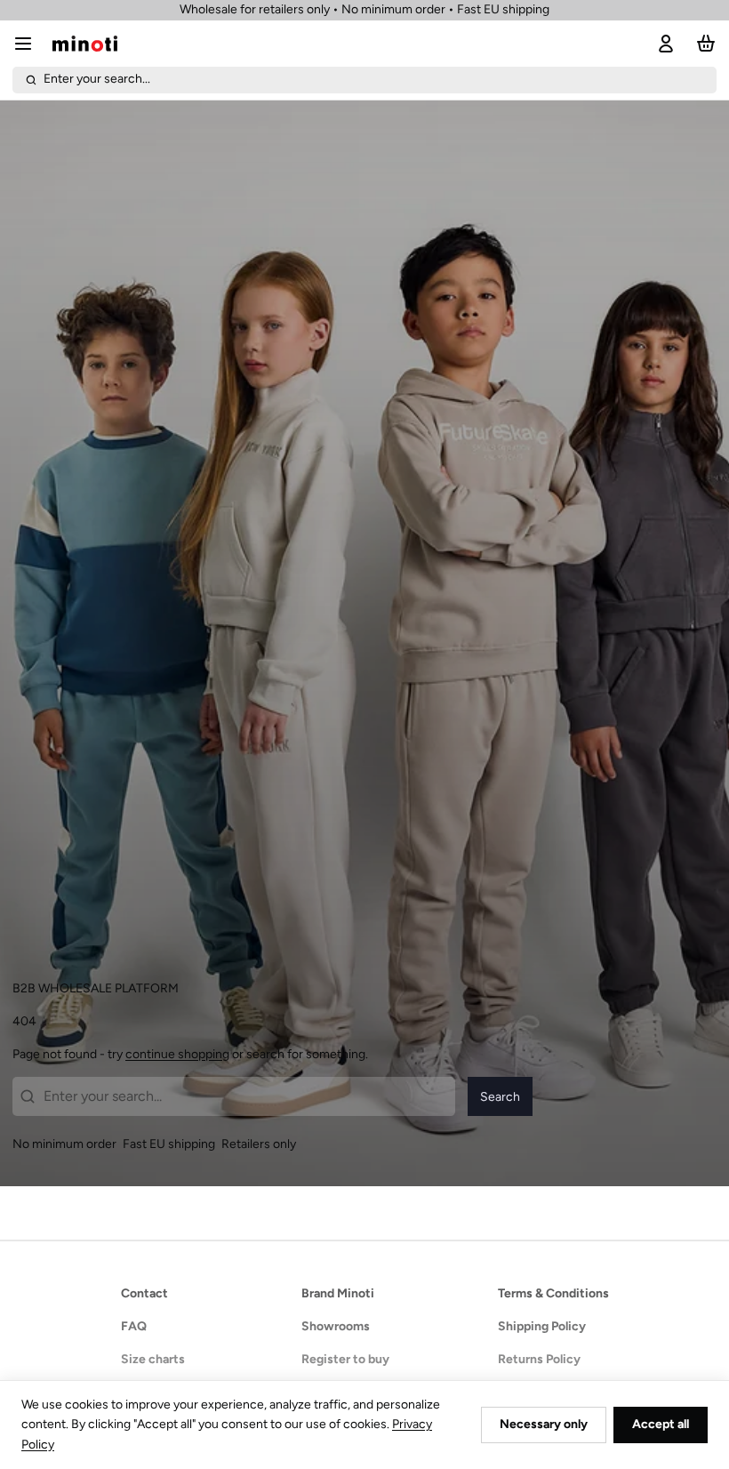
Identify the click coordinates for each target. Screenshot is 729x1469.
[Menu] (29, 43)
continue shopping (177, 1054)
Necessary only (544, 1424)
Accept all (660, 1424)
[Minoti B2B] (84, 44)
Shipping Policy (542, 1326)
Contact (144, 1293)
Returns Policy (539, 1359)
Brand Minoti (337, 1293)
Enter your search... (97, 78)
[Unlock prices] (663, 43)
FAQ (134, 1326)
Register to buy (345, 1359)
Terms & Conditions (553, 1293)
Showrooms (335, 1326)
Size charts (153, 1359)
